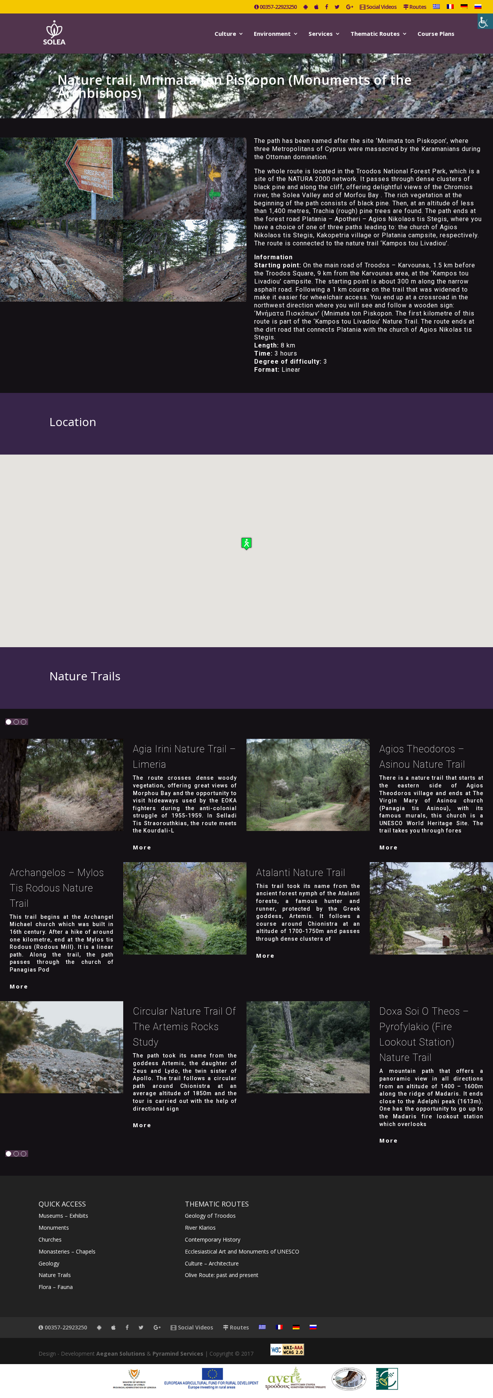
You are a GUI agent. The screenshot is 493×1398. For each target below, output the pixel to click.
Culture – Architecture (212, 1263)
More (142, 847)
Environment (272, 34)
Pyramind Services (178, 1353)
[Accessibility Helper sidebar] (485, 21)
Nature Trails (55, 1275)
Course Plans (436, 34)
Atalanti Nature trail (300, 872)
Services (321, 34)
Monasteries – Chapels (67, 1251)
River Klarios (200, 1227)
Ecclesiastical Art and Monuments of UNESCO (242, 1251)
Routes (417, 7)
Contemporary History (212, 1239)
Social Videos (380, 7)
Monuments (54, 1227)
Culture (225, 34)
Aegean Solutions (120, 1353)
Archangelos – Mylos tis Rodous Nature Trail (57, 888)
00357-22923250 (277, 7)
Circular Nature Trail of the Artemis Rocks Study (184, 1027)
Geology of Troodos (210, 1215)
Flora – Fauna (56, 1287)
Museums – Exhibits (63, 1215)
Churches (50, 1239)
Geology (49, 1263)
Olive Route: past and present (221, 1275)
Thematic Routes (375, 34)
